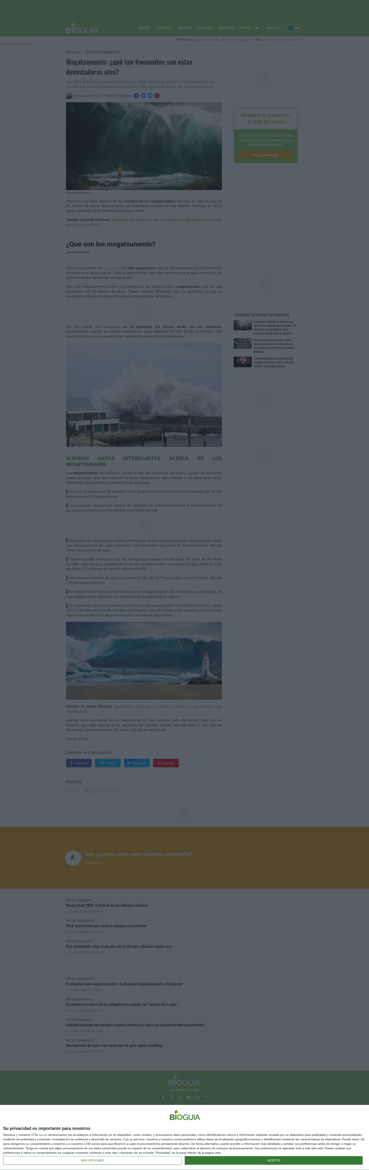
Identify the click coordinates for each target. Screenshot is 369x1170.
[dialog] (184, 1137)
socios (43, 1134)
